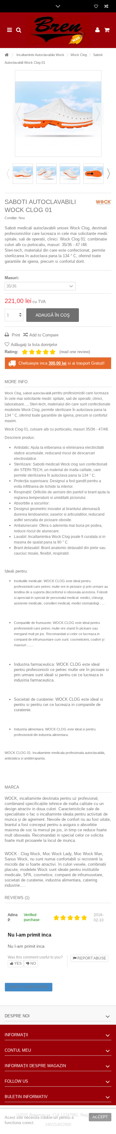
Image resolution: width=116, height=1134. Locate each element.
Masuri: (12, 277)
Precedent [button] (18, 113)
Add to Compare (43, 335)
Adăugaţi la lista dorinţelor (34, 344)
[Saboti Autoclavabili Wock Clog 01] (23, 174)
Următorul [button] (98, 113)
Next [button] (108, 173)
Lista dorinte (96, 7)
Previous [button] (8, 173)
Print (15, 335)
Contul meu (18, 1050)
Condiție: (11, 218)
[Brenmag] (58, 30)
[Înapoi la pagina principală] (6, 55)
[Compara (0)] (106, 7)
